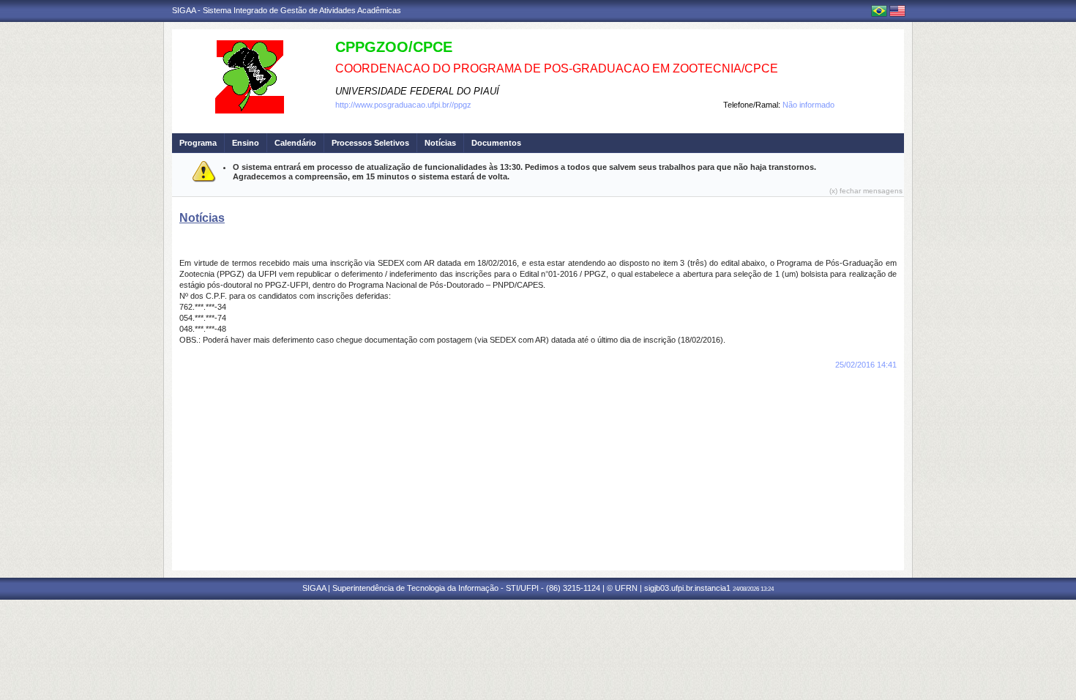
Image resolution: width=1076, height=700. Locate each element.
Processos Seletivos (370, 142)
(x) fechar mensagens (866, 191)
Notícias (440, 142)
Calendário (295, 142)
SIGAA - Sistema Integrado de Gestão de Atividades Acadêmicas (286, 10)
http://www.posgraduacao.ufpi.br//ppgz (403, 104)
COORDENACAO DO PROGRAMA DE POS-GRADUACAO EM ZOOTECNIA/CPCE (556, 68)
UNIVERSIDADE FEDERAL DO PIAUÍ (417, 91)
